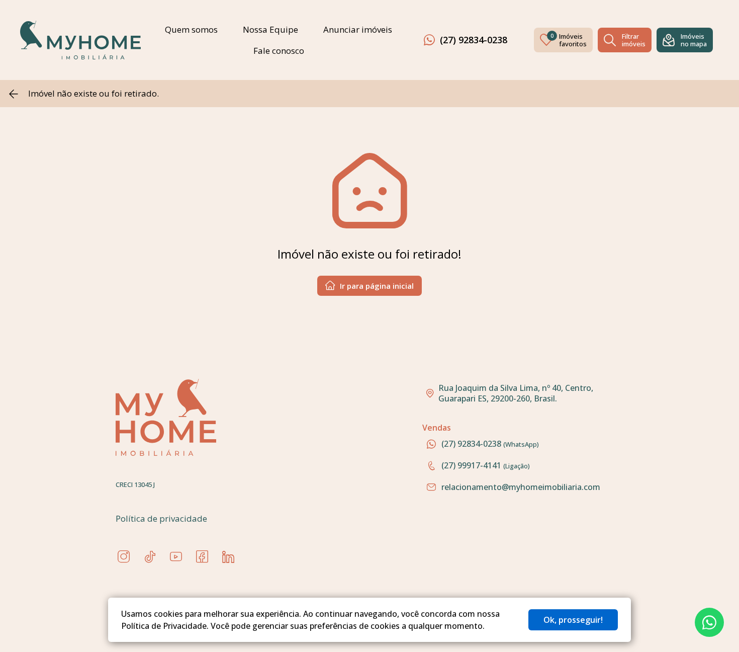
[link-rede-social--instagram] (124, 557)
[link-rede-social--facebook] (202, 557)
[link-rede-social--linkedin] (228, 557)
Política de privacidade (161, 518)
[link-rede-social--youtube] (176, 557)
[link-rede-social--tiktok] (150, 557)
